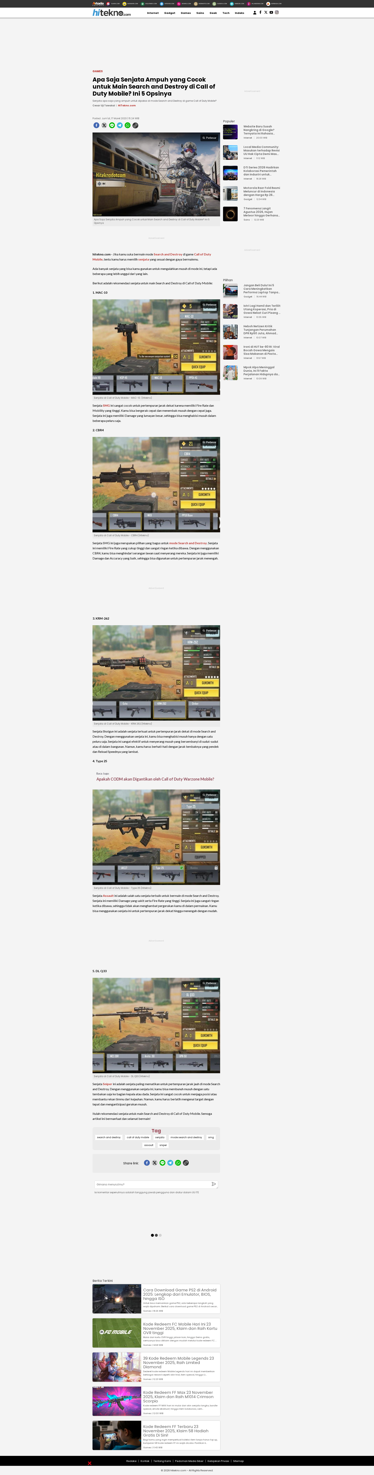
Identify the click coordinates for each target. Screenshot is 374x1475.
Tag (156, 1130)
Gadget (169, 13)
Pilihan (228, 280)
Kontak (145, 1461)
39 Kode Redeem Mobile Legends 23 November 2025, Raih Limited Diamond (178, 1362)
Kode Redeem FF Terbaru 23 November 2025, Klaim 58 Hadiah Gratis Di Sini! (175, 1430)
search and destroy (109, 1137)
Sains (200, 13)
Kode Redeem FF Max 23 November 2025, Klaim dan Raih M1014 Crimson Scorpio (178, 1396)
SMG (106, 405)
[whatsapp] (127, 126)
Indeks (239, 13)
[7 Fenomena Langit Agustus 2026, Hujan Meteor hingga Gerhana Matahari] (230, 219)
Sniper (107, 1084)
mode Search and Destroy (188, 543)
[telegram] (120, 126)
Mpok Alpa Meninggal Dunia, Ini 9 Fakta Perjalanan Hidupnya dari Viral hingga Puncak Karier (261, 370)
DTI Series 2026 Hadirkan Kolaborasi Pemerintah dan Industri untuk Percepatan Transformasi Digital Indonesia (261, 171)
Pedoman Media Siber (189, 1461)
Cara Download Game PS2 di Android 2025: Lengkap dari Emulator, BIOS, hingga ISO (180, 1294)
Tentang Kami (162, 1461)
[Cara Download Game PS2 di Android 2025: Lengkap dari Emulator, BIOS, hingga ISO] (117, 1311)
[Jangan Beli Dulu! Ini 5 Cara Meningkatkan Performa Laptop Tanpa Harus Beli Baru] (230, 296)
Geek (213, 13)
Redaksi (131, 1461)
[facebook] (96, 126)
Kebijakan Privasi (218, 1461)
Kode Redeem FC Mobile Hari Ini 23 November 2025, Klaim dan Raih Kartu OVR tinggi (180, 1328)
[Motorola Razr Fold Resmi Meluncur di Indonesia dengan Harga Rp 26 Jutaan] (230, 199)
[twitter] (104, 126)
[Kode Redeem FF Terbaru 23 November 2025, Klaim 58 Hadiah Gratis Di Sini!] (117, 1448)
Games (186, 13)
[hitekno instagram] (277, 13)
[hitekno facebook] (260, 13)
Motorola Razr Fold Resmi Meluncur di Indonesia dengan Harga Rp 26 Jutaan (261, 191)
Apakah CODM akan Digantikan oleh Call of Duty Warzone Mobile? (155, 779)
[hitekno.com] (112, 15)
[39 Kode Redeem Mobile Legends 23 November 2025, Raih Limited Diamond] (117, 1380)
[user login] (255, 14)
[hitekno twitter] (266, 13)
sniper (163, 1145)
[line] (112, 126)
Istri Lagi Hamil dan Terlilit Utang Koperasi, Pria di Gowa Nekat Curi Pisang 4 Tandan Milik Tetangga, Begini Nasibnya (261, 309)
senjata (143, 259)
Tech (225, 13)
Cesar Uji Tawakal (104, 105)
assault (148, 1145)
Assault (108, 895)
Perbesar (211, 137)
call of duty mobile (138, 1137)
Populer (229, 121)
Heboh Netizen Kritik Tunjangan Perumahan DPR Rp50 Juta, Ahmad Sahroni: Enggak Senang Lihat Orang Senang (260, 330)
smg (211, 1137)
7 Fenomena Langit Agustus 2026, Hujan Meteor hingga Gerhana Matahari (260, 212)
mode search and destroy (186, 1137)
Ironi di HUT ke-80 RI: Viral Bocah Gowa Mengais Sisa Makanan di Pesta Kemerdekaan (261, 350)
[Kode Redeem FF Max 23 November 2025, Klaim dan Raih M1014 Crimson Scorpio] (117, 1414)
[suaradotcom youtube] (271, 13)
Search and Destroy (168, 254)
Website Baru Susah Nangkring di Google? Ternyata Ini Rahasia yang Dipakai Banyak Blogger (258, 130)
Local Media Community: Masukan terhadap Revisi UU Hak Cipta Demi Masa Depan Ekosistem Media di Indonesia (261, 150)
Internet (153, 13)
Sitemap (238, 1461)
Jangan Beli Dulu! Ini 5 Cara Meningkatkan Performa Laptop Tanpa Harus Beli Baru (260, 289)
